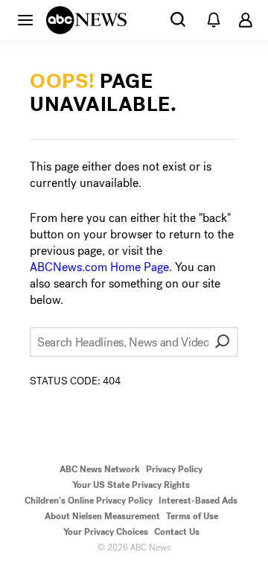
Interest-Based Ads (198, 501)
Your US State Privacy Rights (131, 485)
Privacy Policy (174, 469)
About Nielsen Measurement (102, 516)
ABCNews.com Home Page (99, 267)
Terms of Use (192, 516)
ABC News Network (100, 469)
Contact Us (177, 532)
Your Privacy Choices (105, 532)
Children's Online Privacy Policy (89, 501)
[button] (25, 19)
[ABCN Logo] (86, 20)
